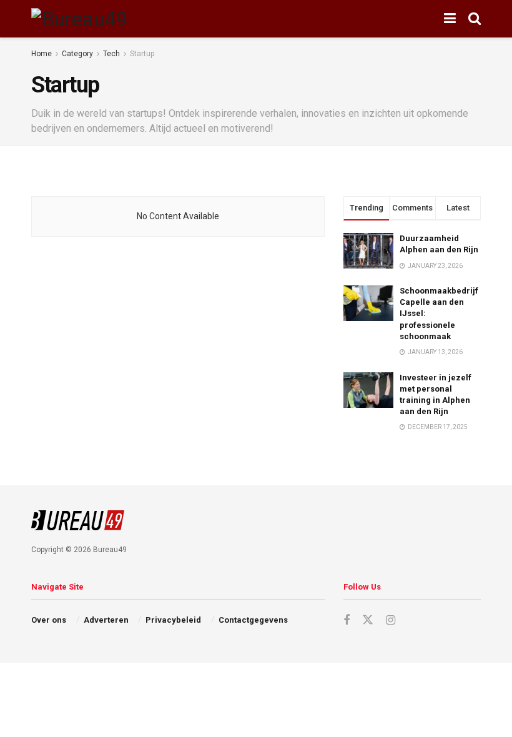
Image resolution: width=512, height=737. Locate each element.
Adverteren (106, 620)
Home (41, 53)
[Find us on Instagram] (390, 620)
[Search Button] (474, 18)
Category (77, 53)
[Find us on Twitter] (367, 620)
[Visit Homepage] (79, 18)
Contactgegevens (253, 620)
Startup (142, 53)
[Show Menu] (450, 18)
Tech (111, 53)
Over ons (48, 620)
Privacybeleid (173, 620)
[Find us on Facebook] (346, 620)
